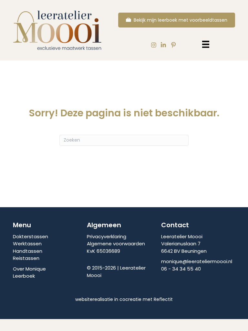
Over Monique (29, 268)
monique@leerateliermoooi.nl (196, 261)
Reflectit (163, 299)
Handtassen (27, 251)
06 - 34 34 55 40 (181, 268)
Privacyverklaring (106, 236)
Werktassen (27, 243)
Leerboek (24, 275)
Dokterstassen (30, 236)
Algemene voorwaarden (116, 243)
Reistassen (26, 258)
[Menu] (206, 44)
